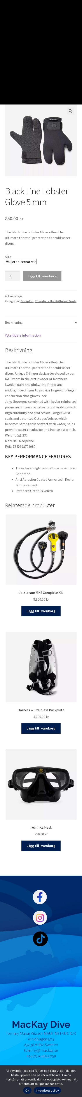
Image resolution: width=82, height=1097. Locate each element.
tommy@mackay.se (41, 1050)
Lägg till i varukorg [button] (41, 611)
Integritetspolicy (47, 1090)
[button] (70, 111)
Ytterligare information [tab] (23, 335)
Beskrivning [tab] (14, 322)
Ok (27, 1090)
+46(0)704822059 (41, 1056)
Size (8, 257)
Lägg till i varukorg (42, 276)
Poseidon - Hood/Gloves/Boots (56, 301)
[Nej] (76, 1081)
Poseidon (27, 301)
